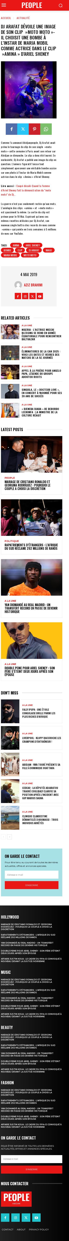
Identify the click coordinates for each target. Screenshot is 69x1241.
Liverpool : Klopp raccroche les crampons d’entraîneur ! (41, 739)
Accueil (6, 18)
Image (49, 250)
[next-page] (9, 836)
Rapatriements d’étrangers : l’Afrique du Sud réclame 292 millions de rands (31, 547)
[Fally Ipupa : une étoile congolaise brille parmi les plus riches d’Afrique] (10, 711)
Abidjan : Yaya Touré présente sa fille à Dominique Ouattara (41, 766)
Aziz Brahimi (33, 284)
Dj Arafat (34, 250)
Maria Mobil (10, 255)
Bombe (7, 250)
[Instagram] (25, 296)
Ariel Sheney (33, 245)
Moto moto (30, 255)
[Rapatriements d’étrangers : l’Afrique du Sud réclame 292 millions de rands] (31, 517)
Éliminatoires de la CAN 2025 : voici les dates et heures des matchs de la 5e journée (41, 354)
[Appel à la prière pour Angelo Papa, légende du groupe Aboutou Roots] (10, 372)
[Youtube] (40, 296)
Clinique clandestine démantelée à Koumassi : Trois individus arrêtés (40, 819)
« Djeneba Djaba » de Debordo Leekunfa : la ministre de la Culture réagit (40, 412)
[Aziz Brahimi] (19, 285)
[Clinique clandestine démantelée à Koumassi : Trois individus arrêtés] (10, 818)
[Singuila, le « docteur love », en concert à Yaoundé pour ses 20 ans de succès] (10, 391)
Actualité (23, 18)
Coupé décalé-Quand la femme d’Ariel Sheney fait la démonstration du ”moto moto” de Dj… (26, 190)
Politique (12, 541)
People (10, 478)
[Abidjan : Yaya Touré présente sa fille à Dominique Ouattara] (10, 764)
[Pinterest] (34, 129)
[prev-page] (3, 836)
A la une (27, 325)
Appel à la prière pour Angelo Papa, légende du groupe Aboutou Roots (41, 373)
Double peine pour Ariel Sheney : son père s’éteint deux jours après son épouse (30, 671)
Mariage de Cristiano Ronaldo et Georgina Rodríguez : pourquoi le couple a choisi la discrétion (27, 485)
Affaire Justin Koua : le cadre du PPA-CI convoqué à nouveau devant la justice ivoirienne (31, 960)
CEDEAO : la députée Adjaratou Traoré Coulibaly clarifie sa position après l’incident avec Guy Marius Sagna (40, 793)
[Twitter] (23, 129)
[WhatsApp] (46, 129)
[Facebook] (11, 129)
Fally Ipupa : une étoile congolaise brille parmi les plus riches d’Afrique (38, 712)
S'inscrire (31, 885)
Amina (16, 245)
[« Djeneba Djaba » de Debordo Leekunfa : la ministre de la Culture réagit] (10, 410)
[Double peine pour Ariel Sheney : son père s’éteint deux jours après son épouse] (31, 640)
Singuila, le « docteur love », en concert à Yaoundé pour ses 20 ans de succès (42, 393)
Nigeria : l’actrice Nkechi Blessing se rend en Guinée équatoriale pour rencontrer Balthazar (41, 334)
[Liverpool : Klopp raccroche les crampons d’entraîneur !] (10, 738)
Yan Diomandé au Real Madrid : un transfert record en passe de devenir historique (31, 608)
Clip (20, 250)
